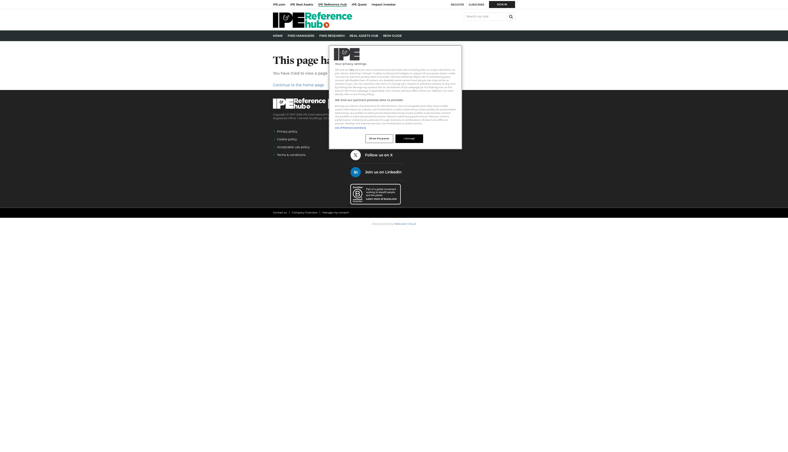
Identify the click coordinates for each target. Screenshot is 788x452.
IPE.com (279, 4)
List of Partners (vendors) (350, 127)
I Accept (409, 138)
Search (510, 16)
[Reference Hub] (312, 27)
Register (457, 4)
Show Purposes (379, 138)
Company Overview (304, 212)
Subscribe (476, 4)
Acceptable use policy (293, 147)
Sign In (502, 4)
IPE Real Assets (301, 4)
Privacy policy (287, 131)
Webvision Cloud (405, 223)
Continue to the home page (298, 85)
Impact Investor (384, 4)
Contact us (280, 212)
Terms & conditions (291, 155)
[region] (395, 97)
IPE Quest (359, 4)
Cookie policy (287, 139)
